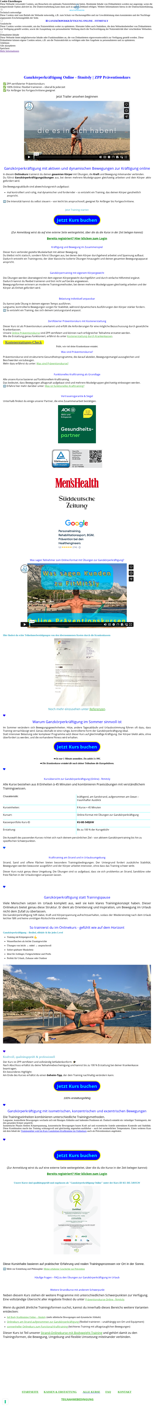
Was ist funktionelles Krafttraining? (64, 386)
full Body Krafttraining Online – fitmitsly (26, 1317)
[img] (77, 9)
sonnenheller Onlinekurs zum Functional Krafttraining (37, 1326)
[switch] (1, 32)
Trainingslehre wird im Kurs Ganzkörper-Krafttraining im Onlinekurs (54, 1131)
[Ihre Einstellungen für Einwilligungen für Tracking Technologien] (5, 1402)
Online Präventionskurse (26, 333)
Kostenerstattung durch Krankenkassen (89, 336)
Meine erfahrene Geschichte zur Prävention (64, 1269)
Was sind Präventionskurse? (52, 363)
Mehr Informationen (9, 51)
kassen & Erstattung (60, 1391)
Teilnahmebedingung (77, 1399)
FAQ (108, 1391)
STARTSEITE (30, 1391)
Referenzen (97, 709)
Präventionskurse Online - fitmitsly (104, 1299)
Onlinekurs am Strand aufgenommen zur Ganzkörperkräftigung (43, 1321)
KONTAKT (124, 1391)
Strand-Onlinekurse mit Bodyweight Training (71, 1333)
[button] (77, 43)
